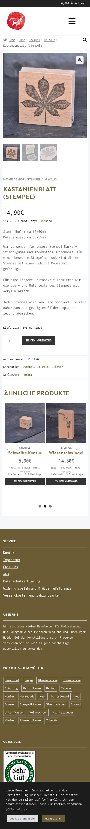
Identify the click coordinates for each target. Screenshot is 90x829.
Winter (10, 720)
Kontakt (9, 553)
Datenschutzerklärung (21, 581)
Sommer (10, 704)
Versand (46, 221)
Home (12, 40)
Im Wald (49, 40)
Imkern (66, 688)
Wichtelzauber (63, 712)
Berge (29, 680)
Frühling (11, 688)
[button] (72, 21)
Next (80, 449)
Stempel (34, 40)
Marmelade (27, 696)
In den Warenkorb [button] (24, 481)
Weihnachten (38, 712)
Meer (43, 696)
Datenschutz (24, 3)
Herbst (27, 374)
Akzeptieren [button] (53, 818)
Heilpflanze (32, 688)
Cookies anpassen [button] (23, 818)
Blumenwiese (72, 680)
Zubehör (51, 720)
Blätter (57, 367)
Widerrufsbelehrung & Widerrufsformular (38, 588)
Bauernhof (12, 680)
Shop (22, 40)
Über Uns (10, 567)
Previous (11, 449)
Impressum (46, 3)
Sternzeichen (56, 704)
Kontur (10, 696)
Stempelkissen (30, 704)
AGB (5, 3)
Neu (77, 696)
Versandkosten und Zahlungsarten (31, 595)
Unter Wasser (14, 712)
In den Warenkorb (38, 340)
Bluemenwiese (47, 680)
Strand (76, 704)
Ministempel (60, 696)
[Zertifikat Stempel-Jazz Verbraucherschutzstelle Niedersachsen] (45, 772)
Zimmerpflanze (30, 720)
